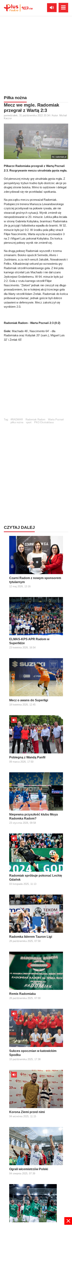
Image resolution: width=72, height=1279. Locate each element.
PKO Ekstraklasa (44, 422)
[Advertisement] (36, 55)
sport (28, 422)
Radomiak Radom (35, 419)
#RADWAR (17, 419)
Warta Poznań (56, 419)
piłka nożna (17, 422)
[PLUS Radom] (18, 7)
